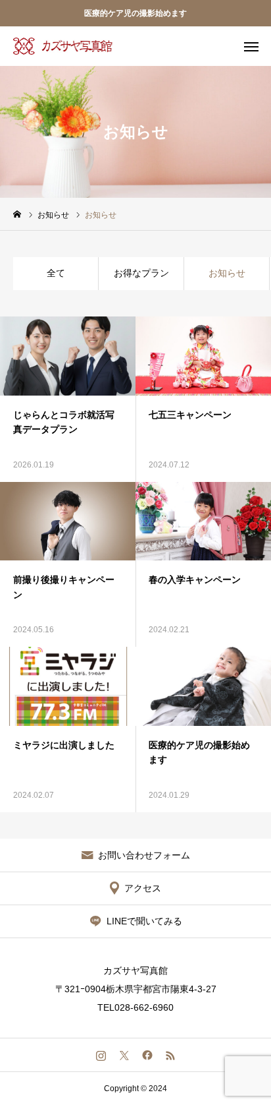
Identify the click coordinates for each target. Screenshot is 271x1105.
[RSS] (170, 1054)
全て (56, 273)
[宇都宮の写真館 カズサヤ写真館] (63, 46)
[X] (124, 1054)
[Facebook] (147, 1054)
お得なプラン (141, 273)
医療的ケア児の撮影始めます (135, 13)
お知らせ (227, 273)
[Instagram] (100, 1054)
